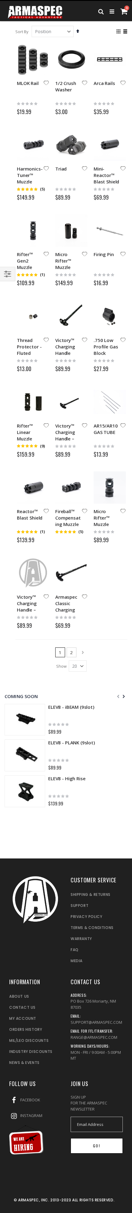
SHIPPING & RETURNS (91, 894)
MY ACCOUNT (22, 1018)
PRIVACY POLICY (86, 916)
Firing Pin (104, 254)
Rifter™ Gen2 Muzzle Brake (25, 264)
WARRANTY (81, 938)
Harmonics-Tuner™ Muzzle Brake (30, 178)
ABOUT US (19, 996)
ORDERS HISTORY (25, 1029)
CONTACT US (22, 1007)
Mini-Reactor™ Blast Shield (106, 175)
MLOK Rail (28, 83)
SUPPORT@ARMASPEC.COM (96, 1022)
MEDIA (77, 960)
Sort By (22, 31)
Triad (61, 169)
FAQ (75, 949)
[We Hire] (26, 1153)
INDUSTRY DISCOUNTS (30, 1051)
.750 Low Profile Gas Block (106, 346)
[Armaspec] (35, 11)
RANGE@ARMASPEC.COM (94, 1037)
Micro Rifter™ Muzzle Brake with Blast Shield (68, 267)
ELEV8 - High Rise (66, 778)
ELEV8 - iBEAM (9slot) (71, 707)
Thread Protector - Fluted (29, 346)
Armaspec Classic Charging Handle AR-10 (67, 610)
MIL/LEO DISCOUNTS (29, 1040)
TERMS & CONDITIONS (92, 927)
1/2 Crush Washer (65, 86)
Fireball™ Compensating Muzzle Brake (68, 521)
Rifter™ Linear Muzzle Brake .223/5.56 (27, 439)
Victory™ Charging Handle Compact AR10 (65, 353)
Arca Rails (104, 83)
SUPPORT (79, 905)
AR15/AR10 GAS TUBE (106, 429)
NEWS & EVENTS (24, 1062)
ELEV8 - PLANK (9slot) (71, 742)
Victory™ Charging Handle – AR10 (65, 435)
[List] (125, 32)
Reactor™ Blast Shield (29, 514)
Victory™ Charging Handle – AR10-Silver (29, 606)
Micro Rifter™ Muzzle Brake (102, 521)
